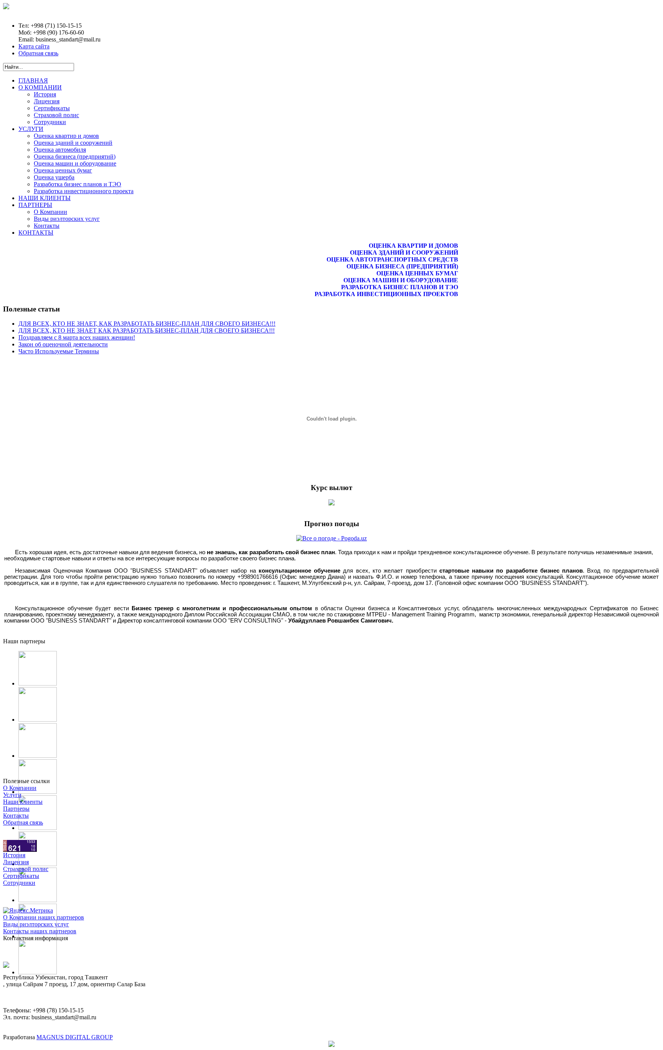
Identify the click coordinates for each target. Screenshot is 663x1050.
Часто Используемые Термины (58, 351)
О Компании (19, 788)
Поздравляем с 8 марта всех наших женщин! (76, 337)
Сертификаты (21, 876)
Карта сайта (33, 46)
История (14, 855)
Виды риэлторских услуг (36, 924)
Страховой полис (25, 869)
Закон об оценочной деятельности (63, 344)
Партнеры (16, 808)
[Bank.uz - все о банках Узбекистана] (331, 503)
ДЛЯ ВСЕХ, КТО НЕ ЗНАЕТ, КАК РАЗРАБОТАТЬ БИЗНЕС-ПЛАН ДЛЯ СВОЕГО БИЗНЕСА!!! (146, 323)
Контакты (16, 815)
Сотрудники (19, 882)
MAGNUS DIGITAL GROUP (74, 1037)
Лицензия (16, 862)
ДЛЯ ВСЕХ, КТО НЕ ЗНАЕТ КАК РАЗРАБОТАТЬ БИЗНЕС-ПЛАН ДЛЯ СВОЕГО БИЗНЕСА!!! (146, 330)
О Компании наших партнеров (43, 917)
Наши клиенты (23, 801)
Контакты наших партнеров (39, 931)
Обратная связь (38, 53)
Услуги (12, 795)
